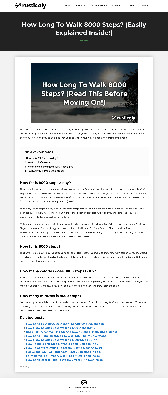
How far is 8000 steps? (39, 162)
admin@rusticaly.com (91, 387)
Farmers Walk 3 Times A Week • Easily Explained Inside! (63, 355)
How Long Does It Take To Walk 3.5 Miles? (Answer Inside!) (65, 359)
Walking (84, 39)
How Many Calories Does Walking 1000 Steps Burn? (60, 327)
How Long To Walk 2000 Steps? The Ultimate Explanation (65, 323)
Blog (67, 6)
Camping (116, 6)
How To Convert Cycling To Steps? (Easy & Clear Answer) (64, 347)
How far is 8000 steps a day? (42, 158)
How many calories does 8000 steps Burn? (50, 166)
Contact (146, 6)
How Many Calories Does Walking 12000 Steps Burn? (61, 339)
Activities (78, 6)
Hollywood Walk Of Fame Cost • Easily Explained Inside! (63, 351)
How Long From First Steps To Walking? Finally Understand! (66, 335)
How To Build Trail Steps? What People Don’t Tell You (62, 343)
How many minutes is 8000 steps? (45, 171)
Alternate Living (97, 6)
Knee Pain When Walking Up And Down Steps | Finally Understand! (71, 331)
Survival (131, 6)
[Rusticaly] (30, 5)
